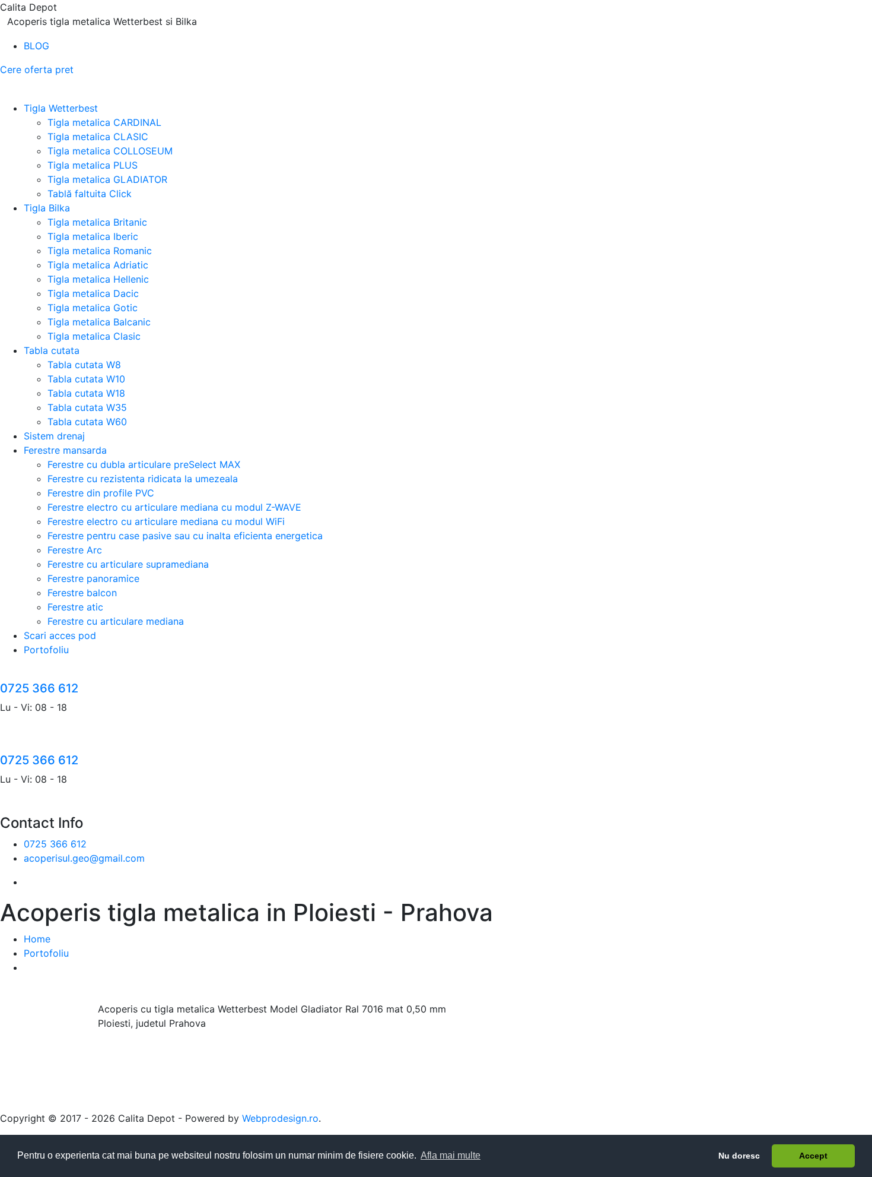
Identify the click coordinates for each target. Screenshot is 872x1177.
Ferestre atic (75, 607)
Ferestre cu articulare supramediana (128, 564)
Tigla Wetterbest (61, 108)
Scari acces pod (60, 635)
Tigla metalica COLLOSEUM (110, 151)
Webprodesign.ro (280, 1118)
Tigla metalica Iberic (92, 236)
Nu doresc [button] (739, 1155)
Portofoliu (46, 650)
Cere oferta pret (37, 69)
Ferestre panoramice (93, 578)
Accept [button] (813, 1155)
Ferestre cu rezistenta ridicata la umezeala (142, 479)
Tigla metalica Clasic (94, 336)
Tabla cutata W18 (86, 393)
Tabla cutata (51, 350)
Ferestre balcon (82, 593)
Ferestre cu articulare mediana (115, 621)
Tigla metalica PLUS (92, 165)
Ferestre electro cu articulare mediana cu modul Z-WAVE (174, 507)
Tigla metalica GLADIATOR (107, 179)
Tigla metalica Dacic (93, 293)
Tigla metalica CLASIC (97, 137)
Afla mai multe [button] (450, 1155)
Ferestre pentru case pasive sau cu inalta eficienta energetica (185, 536)
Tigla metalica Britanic (97, 222)
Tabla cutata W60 (87, 422)
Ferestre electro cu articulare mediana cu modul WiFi (166, 521)
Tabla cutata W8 (84, 365)
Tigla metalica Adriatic (97, 265)
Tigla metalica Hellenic (98, 279)
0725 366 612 (39, 688)
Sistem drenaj (54, 436)
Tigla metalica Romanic (99, 251)
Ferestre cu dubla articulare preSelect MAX (143, 464)
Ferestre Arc (74, 550)
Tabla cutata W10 (86, 379)
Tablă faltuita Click (89, 194)
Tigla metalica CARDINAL (104, 122)
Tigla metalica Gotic (92, 308)
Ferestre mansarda (65, 450)
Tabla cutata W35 (87, 407)
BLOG (36, 46)
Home (37, 939)
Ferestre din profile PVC (100, 493)
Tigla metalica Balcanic (99, 322)
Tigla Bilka (47, 208)
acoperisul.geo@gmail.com (84, 858)
